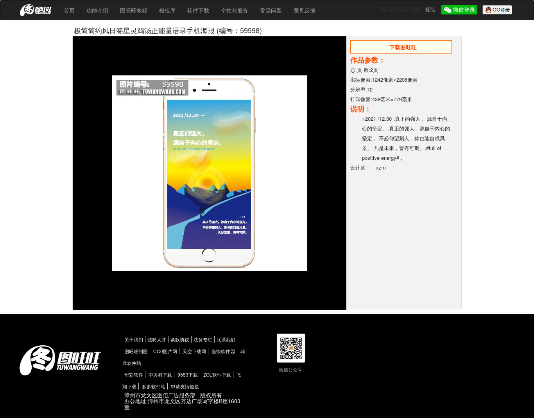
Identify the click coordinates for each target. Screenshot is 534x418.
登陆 (431, 9)
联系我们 (226, 339)
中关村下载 (160, 374)
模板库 (167, 10)
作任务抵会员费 (401, 9)
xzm (381, 167)
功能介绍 (97, 10)
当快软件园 (223, 351)
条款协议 (179, 339)
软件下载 (198, 10)
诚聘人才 (156, 339)
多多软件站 (153, 386)
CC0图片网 (165, 351)
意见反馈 (304, 10)
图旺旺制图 (136, 351)
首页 (69, 10)
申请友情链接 (185, 386)
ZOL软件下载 (217, 374)
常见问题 (271, 10)
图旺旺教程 (133, 10)
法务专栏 (203, 339)
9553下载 (187, 374)
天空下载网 (194, 351)
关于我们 (133, 339)
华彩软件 (133, 374)
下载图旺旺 (403, 47)
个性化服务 (234, 10)
